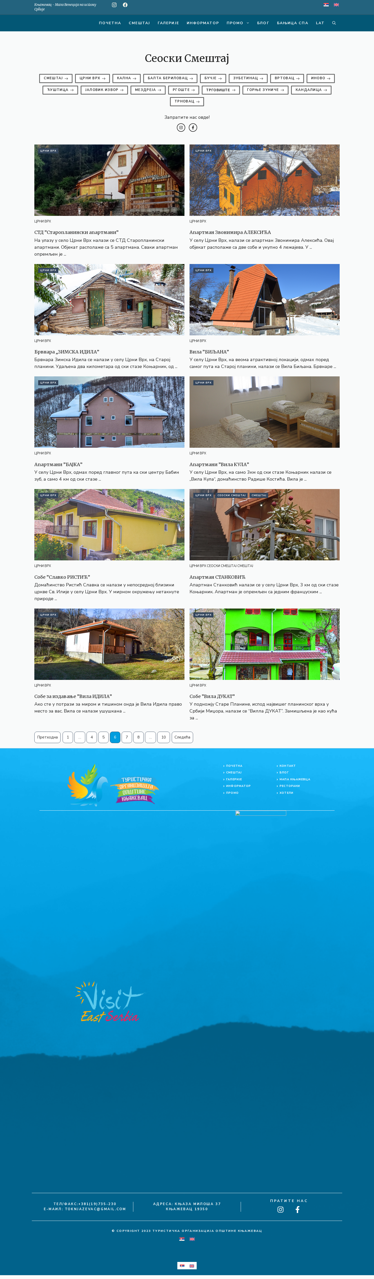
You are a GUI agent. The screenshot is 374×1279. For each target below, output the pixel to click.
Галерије (168, 23)
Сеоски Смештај (232, 495)
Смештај (139, 23)
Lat (320, 23)
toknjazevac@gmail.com (95, 1209)
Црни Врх (48, 151)
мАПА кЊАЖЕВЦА (295, 779)
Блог (263, 23)
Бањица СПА (292, 23)
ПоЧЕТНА (234, 766)
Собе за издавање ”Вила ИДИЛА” (73, 696)
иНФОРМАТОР (238, 786)
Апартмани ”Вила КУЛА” (219, 464)
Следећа (182, 737)
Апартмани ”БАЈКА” (58, 464)
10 (163, 737)
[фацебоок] (125, 5)
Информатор (203, 23)
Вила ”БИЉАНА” (209, 352)
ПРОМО (232, 793)
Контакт (288, 766)
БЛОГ (284, 772)
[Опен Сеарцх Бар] (334, 23)
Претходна (47, 737)
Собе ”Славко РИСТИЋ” (62, 577)
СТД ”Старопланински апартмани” (76, 232)
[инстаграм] (114, 5)
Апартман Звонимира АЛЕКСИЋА (230, 232)
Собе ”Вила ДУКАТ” (212, 696)
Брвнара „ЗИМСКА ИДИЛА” (66, 352)
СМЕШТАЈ (234, 772)
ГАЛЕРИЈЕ (234, 779)
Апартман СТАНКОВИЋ (218, 577)
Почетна (110, 23)
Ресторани (290, 786)
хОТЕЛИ (286, 793)
